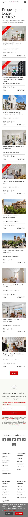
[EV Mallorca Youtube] (14, 444)
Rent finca (19, 489)
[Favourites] (23, 29)
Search (14, 373)
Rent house (19, 486)
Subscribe (14, 413)
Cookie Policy (5, 468)
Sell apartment (20, 464)
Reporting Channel (6, 473)
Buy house (4, 486)
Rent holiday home (21, 497)
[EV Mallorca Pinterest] (24, 439)
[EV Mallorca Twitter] (14, 439)
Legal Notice (5, 465)
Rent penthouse (21, 494)
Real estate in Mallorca (5, 457)
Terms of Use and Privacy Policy (8, 418)
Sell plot (19, 469)
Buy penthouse (5, 494)
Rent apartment (21, 492)
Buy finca (4, 489)
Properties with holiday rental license (5, 502)
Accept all (19, 513)
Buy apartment (5, 492)
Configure (9, 513)
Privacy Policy (5, 470)
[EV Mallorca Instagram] (9, 439)
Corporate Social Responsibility (6, 461)
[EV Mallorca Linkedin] (19, 439)
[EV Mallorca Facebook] (4, 439)
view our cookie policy (10, 510)
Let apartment (20, 466)
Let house (19, 461)
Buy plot (4, 497)
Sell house (19, 458)
